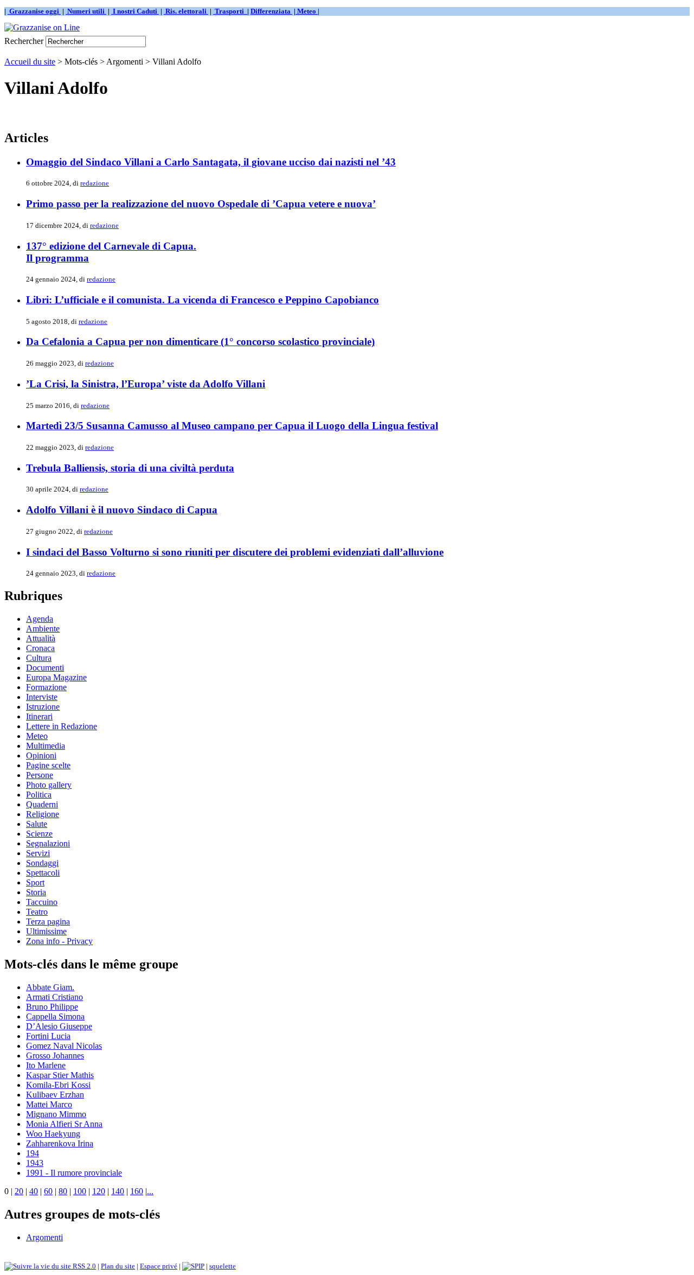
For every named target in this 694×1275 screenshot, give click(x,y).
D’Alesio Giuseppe (59, 1026)
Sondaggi (42, 863)
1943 (34, 1163)
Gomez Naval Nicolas (64, 1045)
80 (63, 1191)
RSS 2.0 (83, 1266)
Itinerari (39, 716)
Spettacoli (43, 872)
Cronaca (40, 648)
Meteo (37, 736)
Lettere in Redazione (61, 726)
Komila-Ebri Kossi (58, 1084)
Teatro (37, 911)
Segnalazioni (48, 843)
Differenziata (271, 11)
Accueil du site (29, 61)
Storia (36, 892)
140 (117, 1191)
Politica (39, 794)
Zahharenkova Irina (59, 1143)
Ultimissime (46, 931)
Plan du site (118, 1266)
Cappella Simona (55, 1016)
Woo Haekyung (53, 1133)
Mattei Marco (49, 1104)
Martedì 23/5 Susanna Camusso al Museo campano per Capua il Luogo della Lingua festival (232, 425)
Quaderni (42, 804)
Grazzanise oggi (34, 11)
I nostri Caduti (135, 11)
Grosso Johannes (55, 1055)
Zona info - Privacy (59, 941)
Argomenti (44, 1237)
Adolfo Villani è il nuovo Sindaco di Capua (121, 509)
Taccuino (41, 902)
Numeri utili (86, 11)
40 (33, 1191)
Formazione (46, 687)
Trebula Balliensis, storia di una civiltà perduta (130, 468)
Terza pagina (48, 921)
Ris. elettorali (186, 11)
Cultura (39, 657)
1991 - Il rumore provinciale (74, 1172)
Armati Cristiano (54, 997)
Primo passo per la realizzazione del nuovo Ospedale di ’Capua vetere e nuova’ (201, 203)
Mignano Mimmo (56, 1114)
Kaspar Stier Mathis (60, 1075)
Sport (35, 882)
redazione (94, 183)
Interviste (41, 697)
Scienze (39, 833)
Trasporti (230, 11)
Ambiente (43, 628)
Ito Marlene (46, 1065)
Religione (42, 814)
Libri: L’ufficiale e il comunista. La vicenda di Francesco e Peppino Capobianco (202, 299)
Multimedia (45, 745)
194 (32, 1153)
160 (136, 1191)
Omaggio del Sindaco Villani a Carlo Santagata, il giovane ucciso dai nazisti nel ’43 (211, 162)
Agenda (39, 618)
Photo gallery (49, 784)
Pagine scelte (48, 765)
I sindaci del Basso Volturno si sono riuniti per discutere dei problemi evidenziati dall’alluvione (235, 552)
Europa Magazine (56, 677)
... (150, 1191)
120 (98, 1191)
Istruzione (43, 706)
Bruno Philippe (52, 1006)
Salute (36, 823)
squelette (222, 1266)
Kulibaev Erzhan (55, 1094)
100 (79, 1191)
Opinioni (41, 755)
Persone (39, 775)
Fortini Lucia (48, 1036)
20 (19, 1191)
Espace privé (158, 1266)
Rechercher (23, 41)
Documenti (45, 667)
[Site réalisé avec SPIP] (193, 1266)
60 (48, 1191)
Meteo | (307, 11)
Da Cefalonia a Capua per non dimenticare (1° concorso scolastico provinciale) (200, 341)
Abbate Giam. (50, 987)
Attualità (40, 638)
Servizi (38, 853)
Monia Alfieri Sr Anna (64, 1124)
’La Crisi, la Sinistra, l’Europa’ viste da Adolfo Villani (145, 384)
